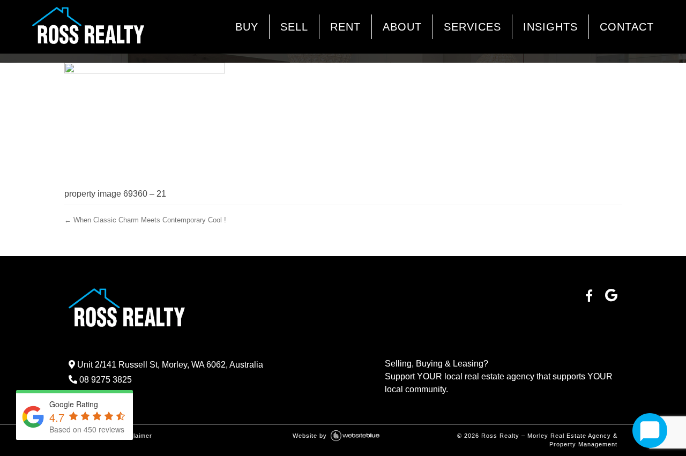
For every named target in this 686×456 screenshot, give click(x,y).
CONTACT (627, 27)
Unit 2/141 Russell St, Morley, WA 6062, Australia (169, 364)
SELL (294, 27)
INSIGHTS (550, 27)
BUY (246, 27)
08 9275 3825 (104, 379)
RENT (345, 27)
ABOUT (402, 27)
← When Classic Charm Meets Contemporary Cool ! (145, 220)
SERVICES (472, 27)
